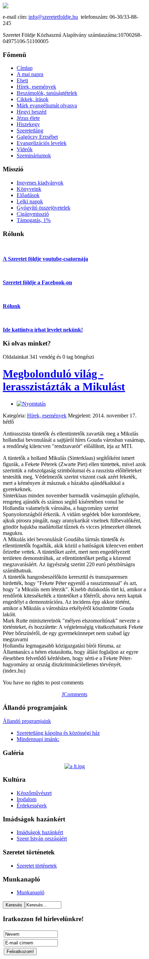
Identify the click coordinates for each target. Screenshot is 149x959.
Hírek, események (47, 415)
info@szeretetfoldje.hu (53, 17)
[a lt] (74, 766)
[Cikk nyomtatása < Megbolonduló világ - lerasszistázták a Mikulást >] (31, 404)
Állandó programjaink (27, 721)
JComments (74, 694)
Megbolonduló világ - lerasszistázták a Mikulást (64, 380)
